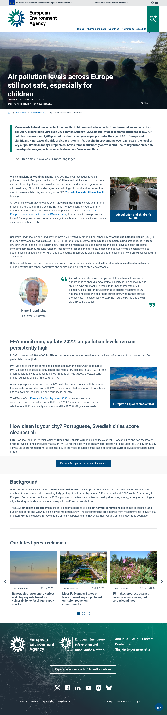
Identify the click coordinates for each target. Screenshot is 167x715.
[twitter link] (57, 688)
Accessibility (48, 701)
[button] (83, 159)
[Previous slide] (5, 582)
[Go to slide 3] (88, 613)
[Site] (32, 18)
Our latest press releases (38, 543)
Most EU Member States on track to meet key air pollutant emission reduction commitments (82, 599)
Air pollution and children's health (133, 216)
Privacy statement (28, 701)
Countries (113, 28)
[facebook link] (68, 688)
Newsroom (128, 28)
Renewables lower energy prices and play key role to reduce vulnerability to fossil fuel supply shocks (33, 599)
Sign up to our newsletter (133, 649)
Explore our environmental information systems (83, 669)
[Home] (9, 113)
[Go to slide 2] (83, 613)
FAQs (134, 639)
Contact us (123, 644)
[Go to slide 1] (78, 613)
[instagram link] (99, 688)
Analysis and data (96, 28)
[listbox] (41, 3)
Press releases (37, 113)
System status (123, 701)
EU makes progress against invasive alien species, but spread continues (131, 597)
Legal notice (64, 701)
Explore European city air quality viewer (83, 463)
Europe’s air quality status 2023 (133, 404)
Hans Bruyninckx (33, 310)
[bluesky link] (109, 688)
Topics (80, 28)
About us (141, 28)
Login (137, 701)
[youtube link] (88, 688)
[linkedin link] (78, 688)
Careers (147, 639)
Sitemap (108, 701)
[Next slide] (162, 582)
